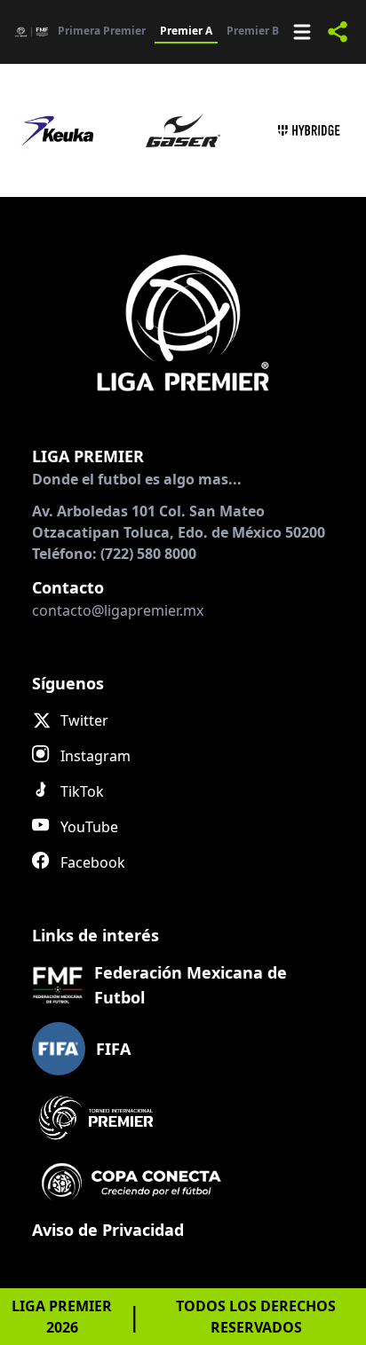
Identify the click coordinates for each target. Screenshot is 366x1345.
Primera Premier (102, 30)
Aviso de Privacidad (108, 1229)
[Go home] (183, 322)
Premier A (186, 30)
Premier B (253, 30)
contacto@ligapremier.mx (117, 610)
